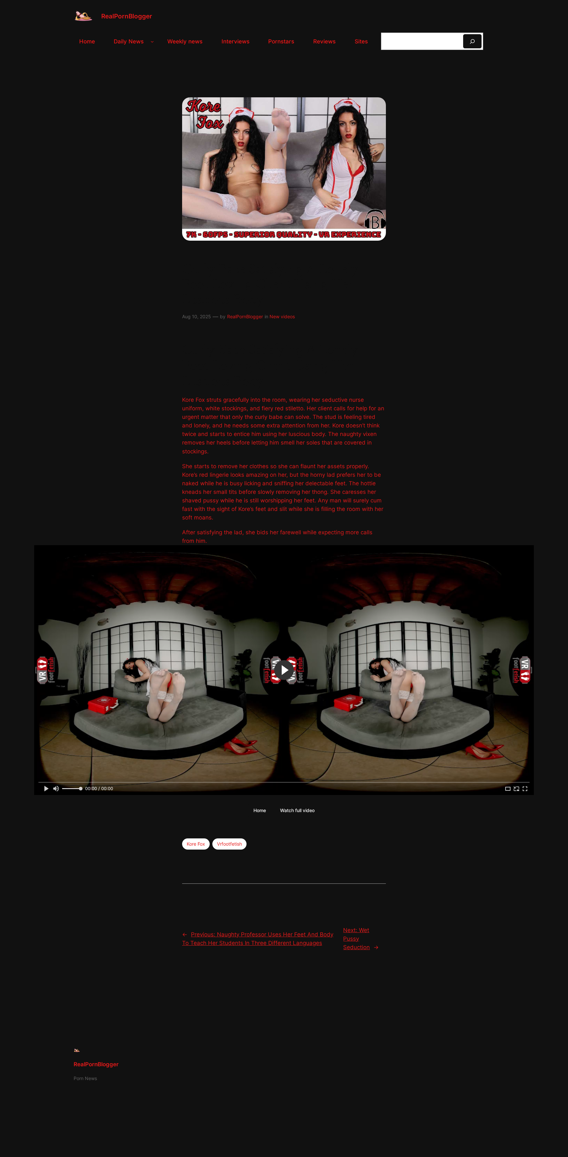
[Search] (472, 41)
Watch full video (297, 810)
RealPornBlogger (126, 16)
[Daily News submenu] (152, 41)
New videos (282, 316)
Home (259, 810)
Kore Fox (196, 844)
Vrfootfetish (229, 844)
